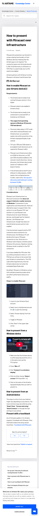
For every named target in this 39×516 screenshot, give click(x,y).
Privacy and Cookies (8, 500)
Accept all (19, 506)
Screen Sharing (20, 11)
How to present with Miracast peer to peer (18, 477)
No (24, 435)
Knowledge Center (7, 11)
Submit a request (26, 444)
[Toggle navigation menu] (33, 3)
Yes (15, 435)
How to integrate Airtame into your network (17, 486)
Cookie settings (20, 511)
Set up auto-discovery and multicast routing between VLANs (21, 180)
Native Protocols (32, 11)
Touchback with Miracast (22, 425)
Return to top (11, 451)
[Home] (16, 3)
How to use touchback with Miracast (18, 482)
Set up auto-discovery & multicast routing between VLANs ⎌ (17, 472)
